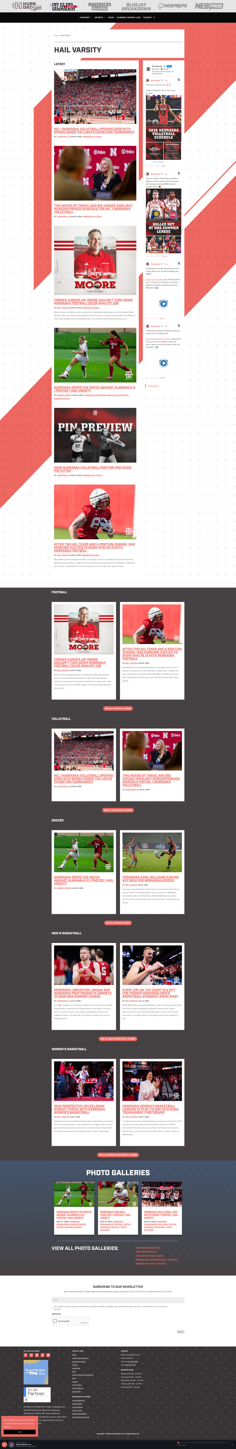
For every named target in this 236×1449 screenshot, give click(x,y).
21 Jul (166, 80)
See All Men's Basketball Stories (118, 1038)
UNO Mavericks (146, 1251)
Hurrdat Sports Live (128, 18)
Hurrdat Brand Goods (79, 1414)
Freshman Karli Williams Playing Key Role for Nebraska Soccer (150, 879)
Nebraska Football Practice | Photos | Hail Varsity (115, 1215)
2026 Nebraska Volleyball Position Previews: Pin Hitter (93, 469)
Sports (99, 18)
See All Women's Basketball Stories (118, 1154)
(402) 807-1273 (130, 1365)
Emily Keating (63, 308)
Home (56, 35)
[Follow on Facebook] (26, 1355)
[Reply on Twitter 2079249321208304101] (147, 378)
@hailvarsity (153, 385)
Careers (75, 1381)
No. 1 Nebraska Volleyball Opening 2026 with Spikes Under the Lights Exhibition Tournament (94, 130)
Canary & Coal (77, 1410)
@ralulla (149, 338)
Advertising (76, 1368)
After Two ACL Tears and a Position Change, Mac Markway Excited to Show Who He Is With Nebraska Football (94, 548)
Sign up (180, 1332)
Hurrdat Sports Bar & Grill (80, 1417)
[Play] (4, 1444)
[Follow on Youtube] (48, 1355)
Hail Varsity (155, 80)
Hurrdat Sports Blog (79, 1361)
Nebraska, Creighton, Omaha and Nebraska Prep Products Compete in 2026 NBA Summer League (83, 993)
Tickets (147, 18)
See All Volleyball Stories (118, 810)
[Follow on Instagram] (37, 1355)
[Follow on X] (31, 1355)
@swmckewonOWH (154, 279)
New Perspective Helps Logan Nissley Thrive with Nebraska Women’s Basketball (79, 1109)
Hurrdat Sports (64, 395)
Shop (111, 18)
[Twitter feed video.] (163, 304)
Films (74, 1371)
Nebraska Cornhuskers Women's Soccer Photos (106, 395)
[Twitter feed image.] (163, 118)
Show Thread (158, 162)
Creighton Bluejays (150, 1255)
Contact (75, 1365)
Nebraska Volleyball (92, 137)
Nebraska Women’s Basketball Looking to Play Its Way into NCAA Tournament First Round (150, 1109)
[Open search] (154, 17)
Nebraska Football (91, 308)
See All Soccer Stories (118, 923)
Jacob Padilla (63, 137)
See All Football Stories (118, 708)
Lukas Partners (77, 1407)
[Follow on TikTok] (42, 1355)
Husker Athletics (148, 1247)
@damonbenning (164, 338)
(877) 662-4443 (132, 1361)
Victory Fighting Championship (82, 1375)
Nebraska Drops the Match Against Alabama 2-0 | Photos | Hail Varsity (94, 389)
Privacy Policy (77, 1385)
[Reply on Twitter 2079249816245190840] (147, 319)
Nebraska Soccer (62, 399)
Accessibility (76, 1391)
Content (85, 18)
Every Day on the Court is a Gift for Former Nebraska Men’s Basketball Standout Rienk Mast (150, 993)
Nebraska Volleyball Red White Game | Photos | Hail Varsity (161, 1215)
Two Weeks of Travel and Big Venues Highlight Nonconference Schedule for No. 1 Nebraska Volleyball (93, 209)
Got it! (20, 1432)
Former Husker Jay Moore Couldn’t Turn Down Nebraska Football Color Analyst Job (93, 302)
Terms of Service (78, 1388)
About (74, 1355)
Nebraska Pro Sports (151, 1263)
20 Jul (166, 174)
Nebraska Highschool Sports (157, 1259)
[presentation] (70, 1321)
